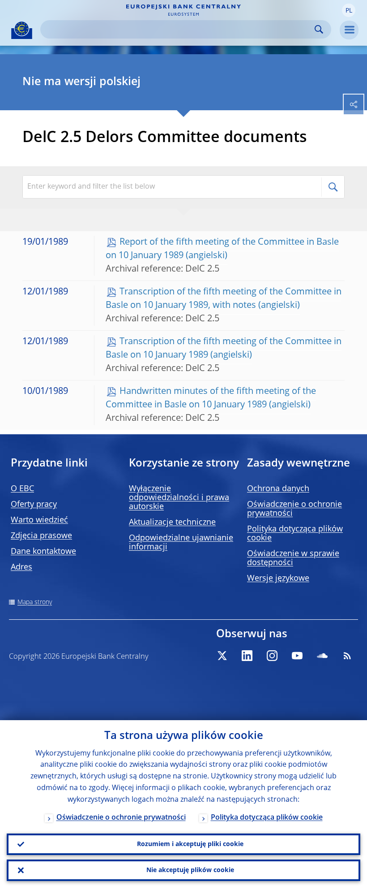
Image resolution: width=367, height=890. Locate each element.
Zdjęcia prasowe (41, 536)
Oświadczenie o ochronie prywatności (121, 817)
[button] (348, 10)
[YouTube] (297, 655)
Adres (21, 567)
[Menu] (349, 30)
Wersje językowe (278, 579)
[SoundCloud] (322, 655)
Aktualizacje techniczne (172, 522)
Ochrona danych (278, 489)
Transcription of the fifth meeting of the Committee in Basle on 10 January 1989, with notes (223, 299)
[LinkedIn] (247, 655)
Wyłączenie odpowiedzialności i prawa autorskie (179, 498)
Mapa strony (34, 602)
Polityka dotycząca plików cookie (267, 817)
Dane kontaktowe (43, 552)
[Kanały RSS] (347, 655)
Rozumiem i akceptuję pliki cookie (190, 844)
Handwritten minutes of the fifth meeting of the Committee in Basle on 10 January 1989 (211, 398)
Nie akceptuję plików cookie (190, 870)
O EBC (22, 489)
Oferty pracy (34, 505)
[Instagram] (272, 655)
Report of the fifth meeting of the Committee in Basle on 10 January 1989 (222, 249)
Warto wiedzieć (39, 520)
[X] (222, 655)
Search (319, 29)
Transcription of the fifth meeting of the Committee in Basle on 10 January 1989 (223, 348)
